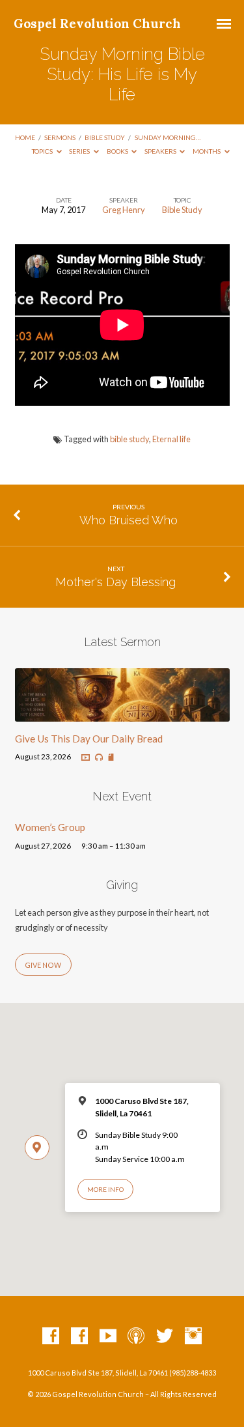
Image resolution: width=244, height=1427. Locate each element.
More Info (105, 1189)
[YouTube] (108, 1336)
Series (80, 151)
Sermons (59, 137)
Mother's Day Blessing (115, 582)
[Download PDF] (111, 757)
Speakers (161, 151)
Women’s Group (50, 827)
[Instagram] (193, 1336)
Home (25, 137)
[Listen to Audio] (99, 757)
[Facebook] (50, 1336)
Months (207, 151)
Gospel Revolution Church (97, 23)
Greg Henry (123, 210)
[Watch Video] (85, 758)
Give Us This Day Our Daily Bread (89, 738)
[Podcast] (136, 1336)
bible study (129, 439)
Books (118, 151)
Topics (43, 151)
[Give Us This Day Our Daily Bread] (122, 714)
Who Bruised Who (128, 520)
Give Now (43, 965)
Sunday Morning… (167, 137)
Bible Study (105, 137)
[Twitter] (164, 1336)
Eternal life (171, 439)
